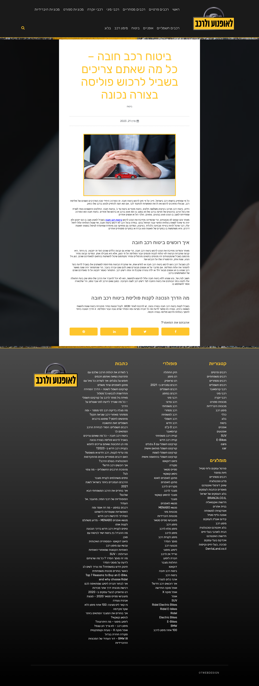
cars (223, 444)
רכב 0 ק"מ (171, 427)
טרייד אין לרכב (169, 554)
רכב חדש (171, 423)
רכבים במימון (169, 393)
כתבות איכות (230, 684)
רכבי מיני (112, 9)
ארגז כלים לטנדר (167, 579)
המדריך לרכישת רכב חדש (113, 516)
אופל (174, 596)
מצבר (174, 499)
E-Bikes (221, 440)
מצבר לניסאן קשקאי (166, 494)
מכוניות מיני (170, 511)
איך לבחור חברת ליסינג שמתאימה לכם (106, 583)
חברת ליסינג (170, 558)
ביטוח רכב (171, 575)
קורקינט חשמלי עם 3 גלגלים (161, 444)
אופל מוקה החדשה (166, 587)
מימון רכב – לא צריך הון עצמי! (111, 626)
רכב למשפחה (169, 414)
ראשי (176, 9)
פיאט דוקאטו (169, 461)
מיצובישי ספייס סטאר (165, 520)
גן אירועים (174, 684)
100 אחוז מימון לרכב (165, 630)
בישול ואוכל (238, 684)
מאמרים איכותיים (242, 684)
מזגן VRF (186, 684)
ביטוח (135, 28)
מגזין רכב (249, 684)
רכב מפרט (215, 684)
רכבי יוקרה (95, 9)
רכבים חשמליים (168, 28)
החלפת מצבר (169, 562)
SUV (223, 435)
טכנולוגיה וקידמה (224, 684)
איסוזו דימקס (189, 684)
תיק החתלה (170, 372)
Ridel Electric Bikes (164, 604)
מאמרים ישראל (212, 684)
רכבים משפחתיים (216, 376)
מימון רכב (121, 28)
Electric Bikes (168, 617)
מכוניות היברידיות (47, 9)
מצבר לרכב (170, 490)
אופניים (148, 28)
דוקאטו (173, 566)
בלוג (107, 28)
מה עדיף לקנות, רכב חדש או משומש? (106, 452)
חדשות (206, 684)
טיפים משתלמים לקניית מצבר (111, 478)
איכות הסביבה (203, 684)
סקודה (173, 465)
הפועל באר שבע (257, 684)
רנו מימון (172, 376)
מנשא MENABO (168, 507)
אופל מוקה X (169, 592)
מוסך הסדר (170, 541)
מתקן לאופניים (169, 482)
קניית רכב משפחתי (166, 435)
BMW (174, 626)
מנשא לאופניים (169, 503)
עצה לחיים (183, 684)
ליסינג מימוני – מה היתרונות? (111, 621)
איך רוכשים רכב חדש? (164, 583)
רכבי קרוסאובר (218, 389)
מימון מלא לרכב (168, 528)
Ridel (174, 613)
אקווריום (196, 684)
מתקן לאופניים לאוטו (165, 478)
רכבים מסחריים (134, 9)
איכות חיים (246, 684)
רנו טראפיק (170, 380)
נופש (176, 684)
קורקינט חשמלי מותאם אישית (160, 448)
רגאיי (197, 684)
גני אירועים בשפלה (219, 684)
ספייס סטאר (170, 469)
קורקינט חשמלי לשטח (164, 452)
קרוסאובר (171, 431)
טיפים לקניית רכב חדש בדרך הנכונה (107, 528)
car (224, 448)
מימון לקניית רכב (167, 537)
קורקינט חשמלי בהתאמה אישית (159, 456)
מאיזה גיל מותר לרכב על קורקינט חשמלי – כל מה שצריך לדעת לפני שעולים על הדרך (105, 402)
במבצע (200, 684)
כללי (223, 414)
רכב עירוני (171, 401)
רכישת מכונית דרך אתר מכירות (110, 587)
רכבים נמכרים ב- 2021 (163, 385)
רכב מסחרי (171, 410)
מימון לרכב (171, 533)
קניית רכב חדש (168, 440)
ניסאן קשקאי (170, 473)
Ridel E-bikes (168, 609)
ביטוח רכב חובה (168, 571)
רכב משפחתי (169, 406)
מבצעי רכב (171, 545)
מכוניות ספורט (73, 9)
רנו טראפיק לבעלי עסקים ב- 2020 (108, 592)
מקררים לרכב (169, 486)
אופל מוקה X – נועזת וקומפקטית (109, 630)
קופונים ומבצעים (253, 684)
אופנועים (221, 431)
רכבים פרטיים (159, 9)
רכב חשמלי (170, 418)
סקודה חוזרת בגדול (116, 634)
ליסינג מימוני (170, 549)
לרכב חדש (228, 684)
